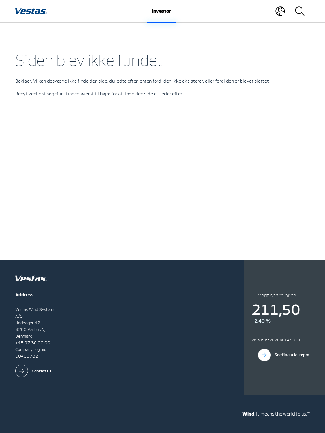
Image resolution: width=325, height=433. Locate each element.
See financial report (293, 354)
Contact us (42, 371)
